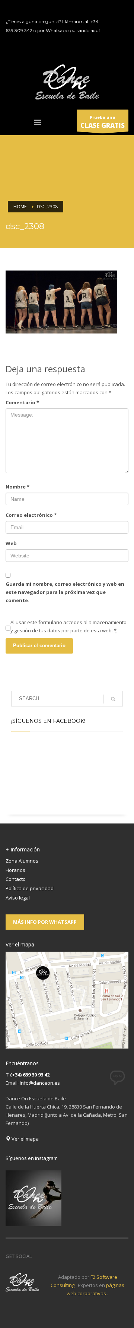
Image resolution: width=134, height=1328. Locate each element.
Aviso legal (18, 897)
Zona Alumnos (22, 860)
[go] (113, 699)
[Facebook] (113, 9)
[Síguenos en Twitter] (48, 1256)
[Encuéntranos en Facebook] (37, 1256)
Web (11, 543)
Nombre (17, 486)
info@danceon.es (40, 1082)
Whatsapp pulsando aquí (73, 30)
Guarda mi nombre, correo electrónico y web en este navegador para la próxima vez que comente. (65, 592)
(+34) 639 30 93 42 (30, 1074)
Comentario (22, 402)
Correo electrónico (31, 515)
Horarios (15, 870)
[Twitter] (113, 20)
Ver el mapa (24, 1138)
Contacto (16, 879)
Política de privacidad (30, 888)
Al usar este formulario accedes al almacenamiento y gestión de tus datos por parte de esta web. (68, 626)
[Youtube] (113, 31)
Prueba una (102, 122)
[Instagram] (113, 42)
